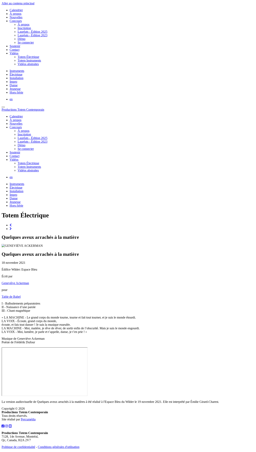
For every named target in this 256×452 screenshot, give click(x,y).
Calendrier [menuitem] (16, 10)
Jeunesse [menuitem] (15, 89)
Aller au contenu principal (18, 3)
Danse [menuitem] (14, 85)
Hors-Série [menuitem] (16, 92)
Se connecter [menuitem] (26, 42)
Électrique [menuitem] (16, 74)
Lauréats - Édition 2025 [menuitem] (32, 31)
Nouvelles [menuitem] (16, 17)
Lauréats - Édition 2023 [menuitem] (32, 35)
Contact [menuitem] (14, 49)
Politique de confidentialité (18, 447)
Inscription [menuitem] (24, 28)
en (11, 99)
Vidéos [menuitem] (14, 53)
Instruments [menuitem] (17, 71)
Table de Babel (11, 296)
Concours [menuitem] (16, 21)
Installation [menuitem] (16, 78)
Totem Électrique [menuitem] (28, 57)
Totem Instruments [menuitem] (29, 60)
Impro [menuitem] (13, 81)
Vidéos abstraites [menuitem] (28, 64)
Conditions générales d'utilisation (58, 447)
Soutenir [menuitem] (15, 46)
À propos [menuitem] (15, 13)
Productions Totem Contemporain (23, 109)
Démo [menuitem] (21, 39)
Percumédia (28, 419)
